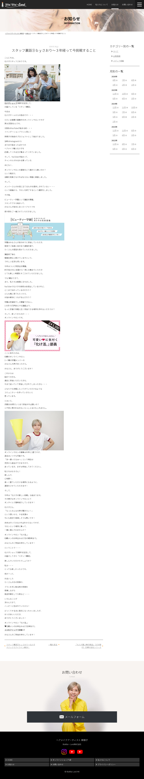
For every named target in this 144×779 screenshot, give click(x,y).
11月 (124, 107)
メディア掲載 (118, 60)
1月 (132, 84)
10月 (124, 93)
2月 (123, 84)
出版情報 (116, 56)
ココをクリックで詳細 (13, 629)
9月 (132, 93)
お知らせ (115, 4)
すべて (115, 51)
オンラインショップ (61, 760)
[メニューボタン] (139, 4)
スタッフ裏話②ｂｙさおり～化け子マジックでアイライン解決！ (20, 646)
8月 (114, 80)
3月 (114, 84)
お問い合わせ (127, 4)
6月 (114, 98)
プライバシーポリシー (107, 764)
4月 (132, 80)
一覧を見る (52, 644)
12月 (114, 93)
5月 (114, 116)
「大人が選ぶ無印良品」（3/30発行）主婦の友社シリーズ (88, 646)
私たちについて (101, 4)
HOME (89, 4)
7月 (123, 80)
